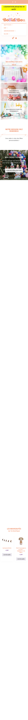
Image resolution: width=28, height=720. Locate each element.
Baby (5, 27)
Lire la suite (7, 554)
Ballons (6, 33)
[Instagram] (15, 2)
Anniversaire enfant (9, 30)
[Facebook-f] (13, 2)
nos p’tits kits (7, 24)
